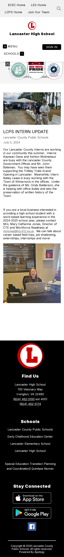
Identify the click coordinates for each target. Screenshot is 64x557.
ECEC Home (16, 5)
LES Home (38, 5)
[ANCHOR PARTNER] (53, 70)
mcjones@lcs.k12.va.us (18, 231)
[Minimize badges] (7, 64)
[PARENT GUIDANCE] (18, 70)
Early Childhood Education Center (30, 436)
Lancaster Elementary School (30, 443)
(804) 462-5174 (30, 404)
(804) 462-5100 (24, 399)
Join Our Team (38, 12)
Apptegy (39, 551)
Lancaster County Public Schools (30, 429)
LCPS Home (13, 12)
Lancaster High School (30, 451)
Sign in (51, 47)
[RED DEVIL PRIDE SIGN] (36, 70)
